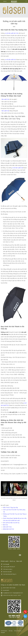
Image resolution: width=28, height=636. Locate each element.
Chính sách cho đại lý (7, 569)
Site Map (11, 630)
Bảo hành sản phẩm (7, 571)
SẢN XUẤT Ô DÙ (7, 527)
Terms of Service (17, 630)
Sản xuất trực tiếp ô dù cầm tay (11, 522)
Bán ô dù (5, 524)
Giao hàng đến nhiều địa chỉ (9, 566)
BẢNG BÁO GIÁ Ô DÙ (8, 529)
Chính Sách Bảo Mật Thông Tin (9, 574)
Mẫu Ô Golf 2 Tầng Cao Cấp (10, 507)
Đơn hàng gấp (6, 564)
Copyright (3, 632)
